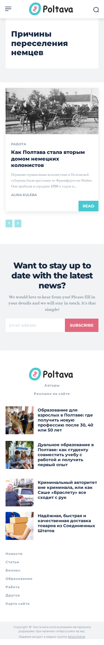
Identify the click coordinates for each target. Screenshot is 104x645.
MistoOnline (76, 637)
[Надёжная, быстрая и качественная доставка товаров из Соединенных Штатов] (20, 526)
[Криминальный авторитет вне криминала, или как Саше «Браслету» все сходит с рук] (20, 493)
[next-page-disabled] (17, 223)
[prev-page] (9, 223)
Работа (18, 144)
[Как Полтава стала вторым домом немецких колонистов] (52, 111)
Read (88, 206)
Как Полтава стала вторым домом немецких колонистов (48, 158)
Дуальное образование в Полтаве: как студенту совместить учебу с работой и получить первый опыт (66, 454)
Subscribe (81, 325)
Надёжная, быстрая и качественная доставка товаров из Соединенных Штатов (66, 523)
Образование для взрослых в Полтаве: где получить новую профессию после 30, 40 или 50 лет (65, 420)
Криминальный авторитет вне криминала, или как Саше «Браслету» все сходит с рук (67, 490)
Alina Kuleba (24, 195)
